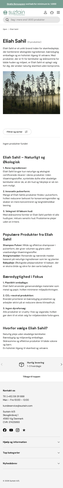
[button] (52, 12)
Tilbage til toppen (31, 376)
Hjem (5, 29)
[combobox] (31, 20)
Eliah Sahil (14, 29)
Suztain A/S (14, 481)
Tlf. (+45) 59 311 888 (13, 396)
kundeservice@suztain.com (17, 405)
